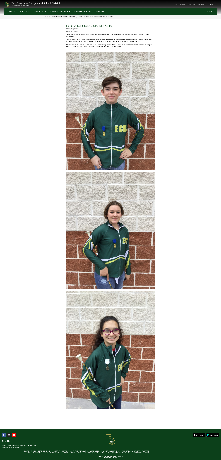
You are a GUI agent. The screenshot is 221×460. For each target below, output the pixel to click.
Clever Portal (202, 4)
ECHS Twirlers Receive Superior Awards (99, 17)
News (80, 17)
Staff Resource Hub (82, 11)
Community (99, 11)
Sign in (209, 11)
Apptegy (114, 457)
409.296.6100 (14, 447)
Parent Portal (191, 4)
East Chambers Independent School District (60, 17)
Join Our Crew (180, 4)
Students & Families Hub (60, 11)
